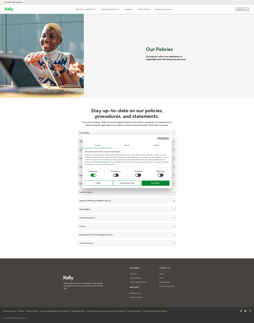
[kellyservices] (241, 311)
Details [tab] (127, 145)
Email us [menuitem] (162, 274)
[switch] (116, 175)
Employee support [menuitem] (136, 297)
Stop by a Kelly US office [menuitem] (138, 282)
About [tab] (156, 145)
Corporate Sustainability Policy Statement (54, 311)
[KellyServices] (250, 311)
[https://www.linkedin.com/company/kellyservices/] (245, 311)
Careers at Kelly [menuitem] (135, 278)
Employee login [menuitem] (135, 293)
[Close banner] (168, 138)
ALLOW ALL (155, 183)
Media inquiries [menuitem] (164, 282)
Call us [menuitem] (161, 278)
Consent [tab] (97, 145)
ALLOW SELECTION (127, 183)
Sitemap (21, 311)
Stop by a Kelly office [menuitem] (167, 286)
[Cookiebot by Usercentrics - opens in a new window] (159, 138)
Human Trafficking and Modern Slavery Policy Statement (106, 311)
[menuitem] (86, 9)
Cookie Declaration (9, 311)
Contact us (242, 9)
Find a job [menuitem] (133, 274)
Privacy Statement (101, 162)
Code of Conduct (32, 311)
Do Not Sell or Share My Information (155, 311)
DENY (98, 183)
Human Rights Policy (78, 311)
